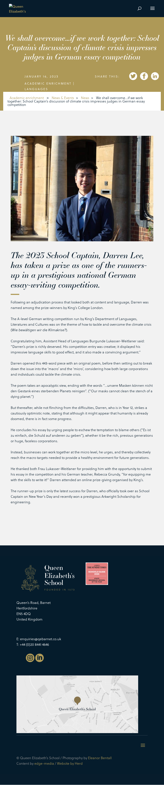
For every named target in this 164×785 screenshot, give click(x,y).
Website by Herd (70, 763)
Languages (36, 89)
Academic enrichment (48, 83)
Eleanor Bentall (100, 757)
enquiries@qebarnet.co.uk (40, 638)
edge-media (44, 763)
